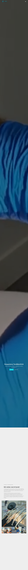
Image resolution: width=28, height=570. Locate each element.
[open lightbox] (14, 517)
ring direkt (16, 369)
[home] (13, 1)
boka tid (11, 369)
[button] (25, 1)
